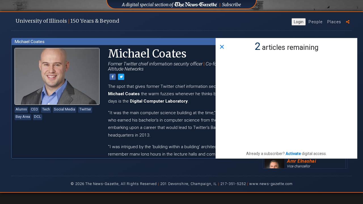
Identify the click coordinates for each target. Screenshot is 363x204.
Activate (293, 153)
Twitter (85, 109)
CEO (34, 109)
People (315, 22)
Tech (46, 109)
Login (298, 22)
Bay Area (23, 116)
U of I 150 (67, 21)
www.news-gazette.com (271, 184)
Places (334, 22)
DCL (37, 116)
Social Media (64, 109)
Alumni (21, 109)
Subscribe (231, 4)
